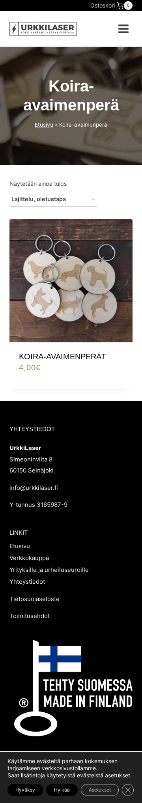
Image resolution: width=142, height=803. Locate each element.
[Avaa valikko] (123, 29)
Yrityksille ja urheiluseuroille (49, 569)
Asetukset (100, 790)
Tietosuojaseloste (34, 599)
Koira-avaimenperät (62, 356)
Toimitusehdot (29, 616)
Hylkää (62, 790)
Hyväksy (25, 790)
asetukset (117, 775)
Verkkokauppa (29, 558)
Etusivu (44, 124)
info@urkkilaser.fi (33, 487)
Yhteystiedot (27, 581)
